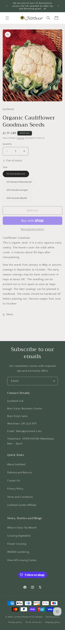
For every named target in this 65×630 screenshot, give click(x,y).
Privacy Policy (15, 488)
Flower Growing (16, 543)
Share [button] (9, 314)
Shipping (20, 138)
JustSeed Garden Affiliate (21, 505)
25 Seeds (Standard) (20, 182)
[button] (7, 18)
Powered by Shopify (33, 617)
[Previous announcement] (7, 6)
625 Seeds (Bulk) (18, 199)
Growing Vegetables (19, 535)
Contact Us (13, 480)
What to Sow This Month (22, 527)
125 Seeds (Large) (19, 190)
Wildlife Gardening (18, 552)
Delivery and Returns (19, 472)
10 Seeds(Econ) (17, 174)
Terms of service (33, 622)
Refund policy (53, 617)
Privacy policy (15, 622)
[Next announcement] (58, 6)
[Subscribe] (54, 381)
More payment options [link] (32, 229)
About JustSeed (16, 464)
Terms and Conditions (20, 497)
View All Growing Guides (21, 560)
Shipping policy (52, 622)
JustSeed (18, 617)
